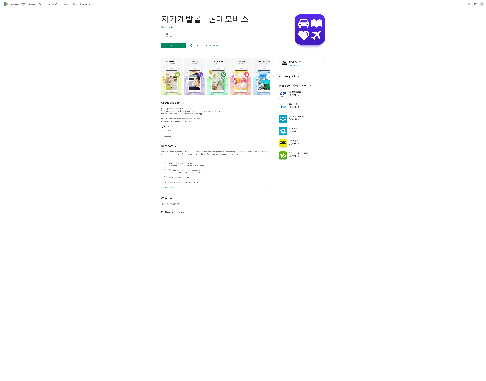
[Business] (167, 137)
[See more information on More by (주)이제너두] (310, 86)
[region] (211, 35)
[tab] (31, 4)
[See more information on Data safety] (180, 146)
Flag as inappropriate (172, 212)
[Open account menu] (482, 4)
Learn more (173, 165)
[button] (171, 76)
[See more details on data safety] (170, 187)
